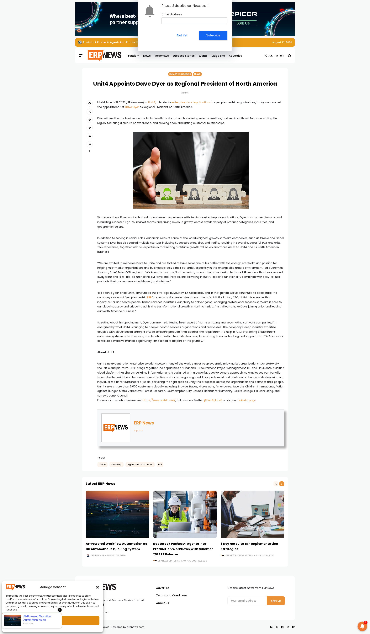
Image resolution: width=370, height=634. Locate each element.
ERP (149, 297)
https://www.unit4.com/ (159, 400)
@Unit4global (213, 400)
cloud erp (116, 464)
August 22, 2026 (282, 42)
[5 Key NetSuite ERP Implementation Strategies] (252, 514)
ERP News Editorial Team (172, 560)
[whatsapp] (90, 144)
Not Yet (182, 35)
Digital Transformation (140, 464)
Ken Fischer (97, 555)
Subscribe (213, 35)
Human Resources (180, 74)
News (197, 74)
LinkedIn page (247, 400)
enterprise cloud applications (191, 102)
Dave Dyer (132, 107)
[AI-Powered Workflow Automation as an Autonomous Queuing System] (117, 514)
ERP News (144, 423)
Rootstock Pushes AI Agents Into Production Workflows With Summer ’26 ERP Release (183, 548)
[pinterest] (90, 120)
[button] (97, 587)
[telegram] (90, 128)
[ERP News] (102, 55)
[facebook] (90, 103)
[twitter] (90, 112)
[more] (89, 150)
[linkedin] (90, 136)
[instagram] (282, 627)
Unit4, (152, 102)
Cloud (102, 464)
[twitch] (293, 627)
